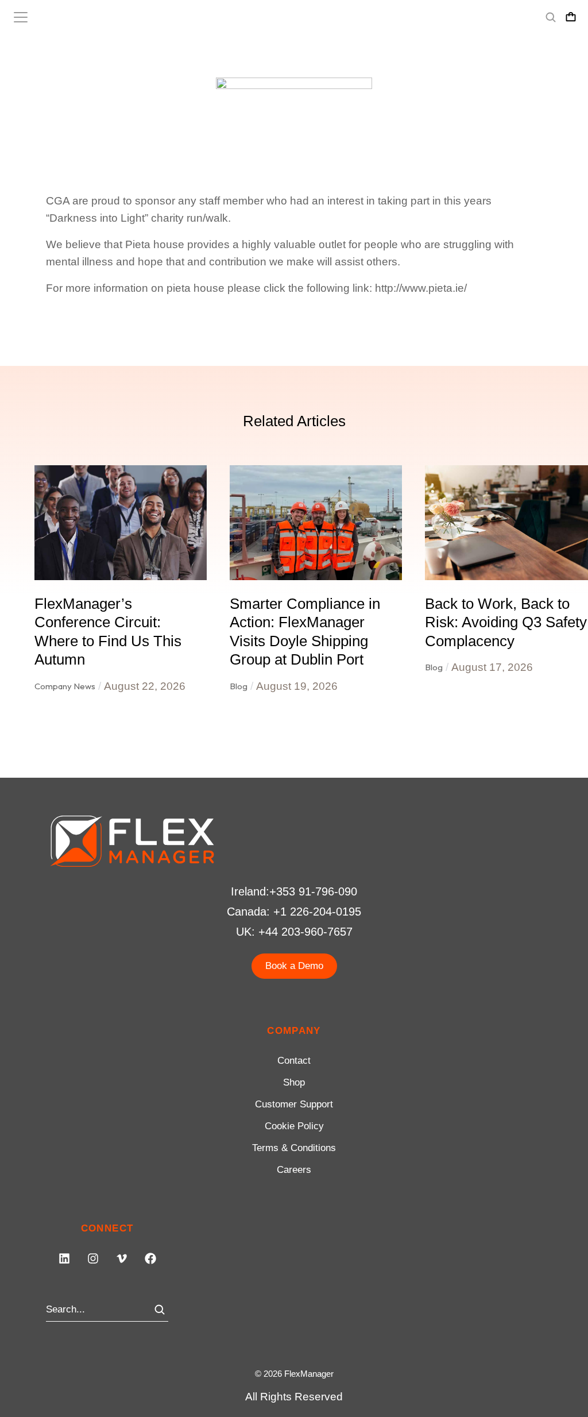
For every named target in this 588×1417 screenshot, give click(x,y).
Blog (238, 686)
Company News (64, 686)
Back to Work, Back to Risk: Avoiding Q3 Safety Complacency (506, 622)
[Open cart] (571, 17)
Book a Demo (294, 965)
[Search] (159, 1309)
